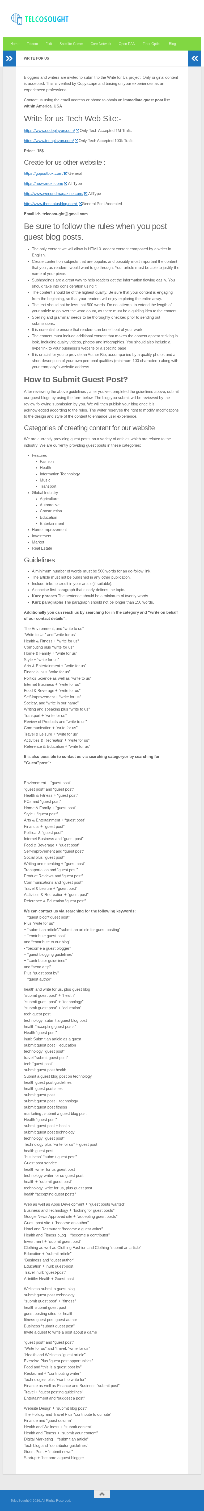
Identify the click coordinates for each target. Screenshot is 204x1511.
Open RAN (127, 44)
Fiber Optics (152, 44)
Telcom (32, 44)
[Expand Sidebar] (9, 59)
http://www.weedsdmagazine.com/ (53, 194)
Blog (172, 44)
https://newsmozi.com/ (43, 183)
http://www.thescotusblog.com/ (51, 204)
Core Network (101, 44)
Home (14, 44)
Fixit (48, 44)
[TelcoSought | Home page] (40, 19)
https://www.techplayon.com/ (49, 141)
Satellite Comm (71, 44)
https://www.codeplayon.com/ (49, 130)
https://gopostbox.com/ (43, 173)
